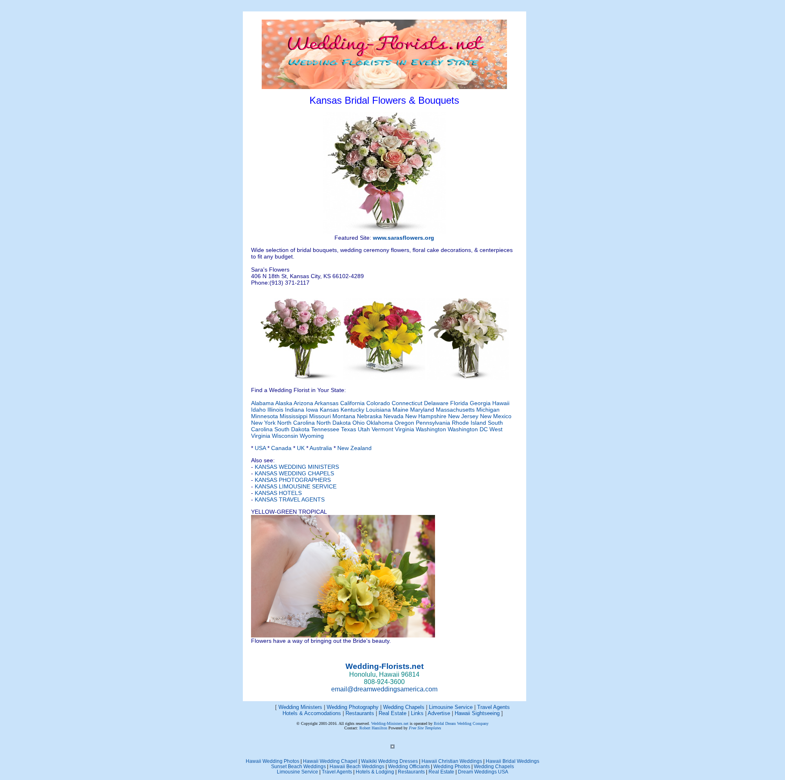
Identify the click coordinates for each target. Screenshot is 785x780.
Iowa (312, 409)
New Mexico (495, 416)
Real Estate (393, 713)
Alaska (284, 403)
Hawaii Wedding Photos (272, 761)
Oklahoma (379, 422)
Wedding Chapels (403, 707)
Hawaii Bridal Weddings (512, 761)
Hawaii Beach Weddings (357, 766)
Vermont (382, 429)
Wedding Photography (353, 707)
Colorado (379, 403)
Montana (343, 416)
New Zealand (354, 448)
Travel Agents (493, 707)
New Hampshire (425, 416)
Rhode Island (469, 422)
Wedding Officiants (409, 766)
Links (417, 713)
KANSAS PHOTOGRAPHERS (293, 480)
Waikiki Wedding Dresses (389, 761)
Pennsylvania (433, 422)
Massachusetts (455, 409)
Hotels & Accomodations (312, 713)
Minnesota (264, 416)
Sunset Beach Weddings (298, 766)
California (353, 403)
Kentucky (352, 409)
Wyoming (312, 435)
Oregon (404, 422)
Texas (348, 429)
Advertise (439, 713)
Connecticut (408, 403)
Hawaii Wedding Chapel (330, 761)
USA (260, 448)
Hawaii (500, 403)
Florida (459, 403)
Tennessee (325, 429)
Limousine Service (451, 707)
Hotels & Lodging (375, 771)
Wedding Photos (451, 766)
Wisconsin (285, 435)
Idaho (258, 409)
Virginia (404, 429)
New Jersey (463, 416)
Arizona (304, 403)
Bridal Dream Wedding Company (461, 723)
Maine (400, 409)
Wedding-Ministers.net (389, 723)
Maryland (422, 409)
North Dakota (333, 422)
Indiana (294, 409)
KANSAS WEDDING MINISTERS (297, 467)
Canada (281, 448)
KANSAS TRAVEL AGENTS (290, 499)
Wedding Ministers (300, 707)
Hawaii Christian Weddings (452, 761)
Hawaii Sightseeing (477, 713)
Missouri (320, 416)
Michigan (488, 409)
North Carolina (296, 422)
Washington (431, 429)
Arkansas (327, 403)
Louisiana (378, 409)
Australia (321, 448)
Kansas (329, 409)
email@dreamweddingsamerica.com (384, 689)
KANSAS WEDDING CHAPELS (294, 473)
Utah (364, 429)
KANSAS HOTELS (278, 493)
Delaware (436, 403)
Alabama (262, 403)
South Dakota (292, 429)
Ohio (358, 422)
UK (301, 448)
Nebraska (369, 416)
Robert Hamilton (373, 728)
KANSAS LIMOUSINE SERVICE (295, 486)
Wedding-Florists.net (384, 666)
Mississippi (293, 416)
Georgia (480, 403)
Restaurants (359, 713)
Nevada (394, 416)
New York (263, 422)
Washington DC (468, 429)
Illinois (275, 409)
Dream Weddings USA (483, 771)
